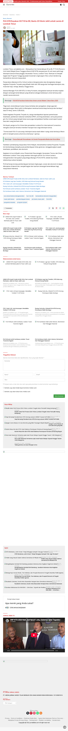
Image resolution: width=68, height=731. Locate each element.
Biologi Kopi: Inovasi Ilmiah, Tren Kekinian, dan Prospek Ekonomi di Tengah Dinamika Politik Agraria (37, 577)
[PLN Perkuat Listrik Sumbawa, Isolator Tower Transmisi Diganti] (34, 240)
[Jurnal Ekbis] (10, 5)
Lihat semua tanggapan (18, 607)
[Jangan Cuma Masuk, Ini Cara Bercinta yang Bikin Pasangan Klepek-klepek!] (26, 423)
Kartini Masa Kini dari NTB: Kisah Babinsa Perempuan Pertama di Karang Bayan (38, 431)
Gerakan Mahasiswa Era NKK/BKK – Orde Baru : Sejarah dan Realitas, (53, 589)
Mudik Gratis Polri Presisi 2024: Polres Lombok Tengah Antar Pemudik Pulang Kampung (37, 412)
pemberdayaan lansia (23, 199)
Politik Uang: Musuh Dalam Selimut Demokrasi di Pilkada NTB (51, 559)
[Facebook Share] (49, 208)
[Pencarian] (64, 4)
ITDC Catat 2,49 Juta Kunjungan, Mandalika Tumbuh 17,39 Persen (22, 184)
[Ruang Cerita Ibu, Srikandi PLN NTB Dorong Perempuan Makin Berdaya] (12, 240)
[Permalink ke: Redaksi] (4, 27)
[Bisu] (60, 650)
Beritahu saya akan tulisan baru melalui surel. (17, 391)
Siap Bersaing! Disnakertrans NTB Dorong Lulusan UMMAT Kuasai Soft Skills (37, 419)
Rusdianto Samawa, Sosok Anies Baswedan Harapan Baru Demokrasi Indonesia (38, 584)
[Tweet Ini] (53, 208)
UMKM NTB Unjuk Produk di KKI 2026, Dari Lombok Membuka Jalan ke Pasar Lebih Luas (29, 179)
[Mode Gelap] (61, 4)
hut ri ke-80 (30, 196)
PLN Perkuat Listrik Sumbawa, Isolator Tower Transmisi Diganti (21, 189)
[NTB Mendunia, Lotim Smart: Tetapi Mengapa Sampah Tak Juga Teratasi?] (26, 552)
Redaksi (8, 27)
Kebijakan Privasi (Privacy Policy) (18, 720)
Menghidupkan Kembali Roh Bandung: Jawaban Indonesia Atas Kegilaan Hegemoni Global (36, 568)
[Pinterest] (31, 713)
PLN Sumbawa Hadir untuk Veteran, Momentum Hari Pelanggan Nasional (24, 191)
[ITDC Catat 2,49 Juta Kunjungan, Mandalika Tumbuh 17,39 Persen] (55, 221)
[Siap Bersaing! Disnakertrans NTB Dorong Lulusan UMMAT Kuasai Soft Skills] (27, 417)
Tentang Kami (33, 720)
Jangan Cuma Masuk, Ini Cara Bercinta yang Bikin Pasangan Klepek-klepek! (56, 424)
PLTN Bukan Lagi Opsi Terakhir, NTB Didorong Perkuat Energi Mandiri (23, 181)
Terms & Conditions (16, 718)
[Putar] (5, 650)
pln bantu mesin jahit (38, 199)
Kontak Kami (56, 720)
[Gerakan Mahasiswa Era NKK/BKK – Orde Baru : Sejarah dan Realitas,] (25, 587)
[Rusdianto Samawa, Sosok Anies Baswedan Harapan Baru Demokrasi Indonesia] (28, 581)
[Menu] (4, 4)
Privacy (7, 718)
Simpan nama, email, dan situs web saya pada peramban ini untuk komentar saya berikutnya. (31, 384)
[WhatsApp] (37, 713)
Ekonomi (9, 18)
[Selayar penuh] (62, 650)
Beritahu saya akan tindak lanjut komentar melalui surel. (21, 388)
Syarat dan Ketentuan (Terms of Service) (51, 718)
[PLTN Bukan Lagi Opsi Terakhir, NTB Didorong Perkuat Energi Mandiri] (34, 221)
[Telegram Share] (60, 208)
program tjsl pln (22, 202)
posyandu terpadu (9, 202)
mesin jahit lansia (9, 199)
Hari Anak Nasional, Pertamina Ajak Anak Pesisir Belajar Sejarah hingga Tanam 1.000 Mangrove (38, 439)
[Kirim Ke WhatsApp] (63, 208)
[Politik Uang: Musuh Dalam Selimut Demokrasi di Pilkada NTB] (22, 558)
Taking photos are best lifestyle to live (26, 445)
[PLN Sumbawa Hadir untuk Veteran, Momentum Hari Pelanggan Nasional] (55, 240)
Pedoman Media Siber (30, 718)
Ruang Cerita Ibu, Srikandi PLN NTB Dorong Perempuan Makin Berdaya (24, 186)
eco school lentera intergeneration (14, 196)
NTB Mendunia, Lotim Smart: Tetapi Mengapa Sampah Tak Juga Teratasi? (36, 554)
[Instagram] (34, 713)
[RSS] (40, 713)
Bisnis (4, 18)
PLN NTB (49, 199)
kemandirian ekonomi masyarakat (46, 196)
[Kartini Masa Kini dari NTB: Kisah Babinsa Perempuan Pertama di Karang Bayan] (28, 429)
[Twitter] (27, 713)
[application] (34, 635)
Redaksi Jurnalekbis (45, 720)
